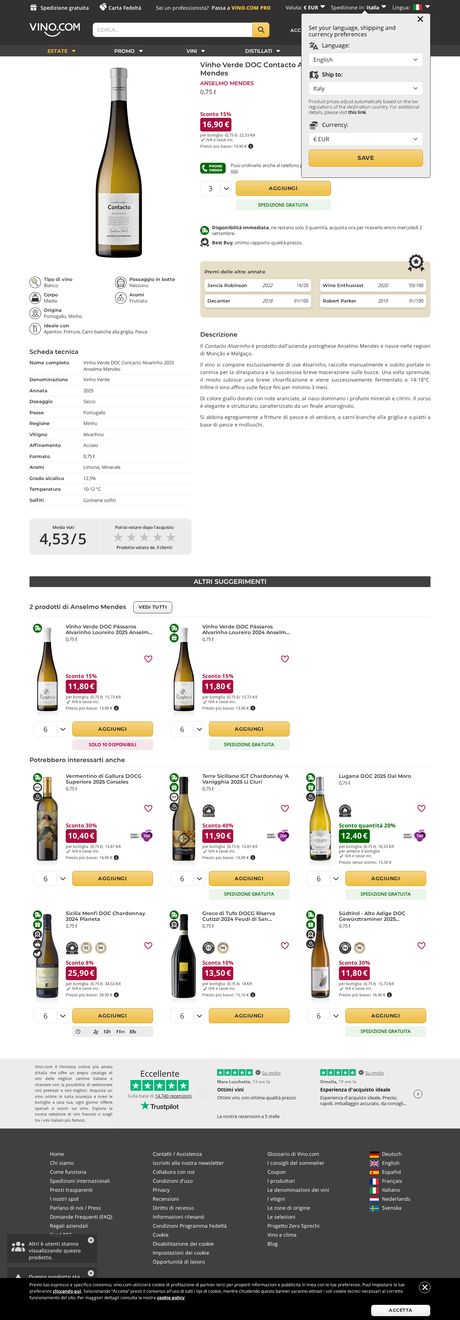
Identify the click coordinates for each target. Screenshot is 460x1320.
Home (57, 1153)
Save (366, 157)
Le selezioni (281, 1216)
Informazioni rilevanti (178, 1216)
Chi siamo (62, 1162)
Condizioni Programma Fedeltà (190, 1225)
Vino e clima (281, 1234)
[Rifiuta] (425, 1287)
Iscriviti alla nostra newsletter (188, 1162)
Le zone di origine (288, 1207)
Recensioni (166, 1198)
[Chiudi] (420, 19)
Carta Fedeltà (125, 7)
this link (357, 112)
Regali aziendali (69, 1225)
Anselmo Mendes (227, 83)
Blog (272, 1243)
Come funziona (68, 1171)
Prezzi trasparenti (71, 1189)
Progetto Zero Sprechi (293, 1225)
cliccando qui (67, 1291)
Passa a (241, 7)
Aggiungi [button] (283, 188)
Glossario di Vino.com (293, 1153)
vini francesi (84, 1114)
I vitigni (276, 1198)
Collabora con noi (174, 1171)
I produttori (281, 1180)
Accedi (300, 30)
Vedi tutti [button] (153, 607)
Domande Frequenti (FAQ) (81, 1216)
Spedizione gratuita (65, 7)
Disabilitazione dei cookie (183, 1243)
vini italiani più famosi (63, 1120)
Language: (335, 45)
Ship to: (331, 74)
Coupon (276, 1171)
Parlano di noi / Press (75, 1207)
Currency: (334, 125)
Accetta (401, 1310)
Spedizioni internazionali (80, 1180)
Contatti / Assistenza (177, 1153)
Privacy (161, 1189)
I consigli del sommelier (296, 1162)
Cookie (161, 1234)
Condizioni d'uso (173, 1180)
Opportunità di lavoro (179, 1261)
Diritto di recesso (173, 1207)
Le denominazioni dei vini (298, 1189)
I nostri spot (64, 1198)
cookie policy (171, 1297)
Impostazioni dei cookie (181, 1252)
